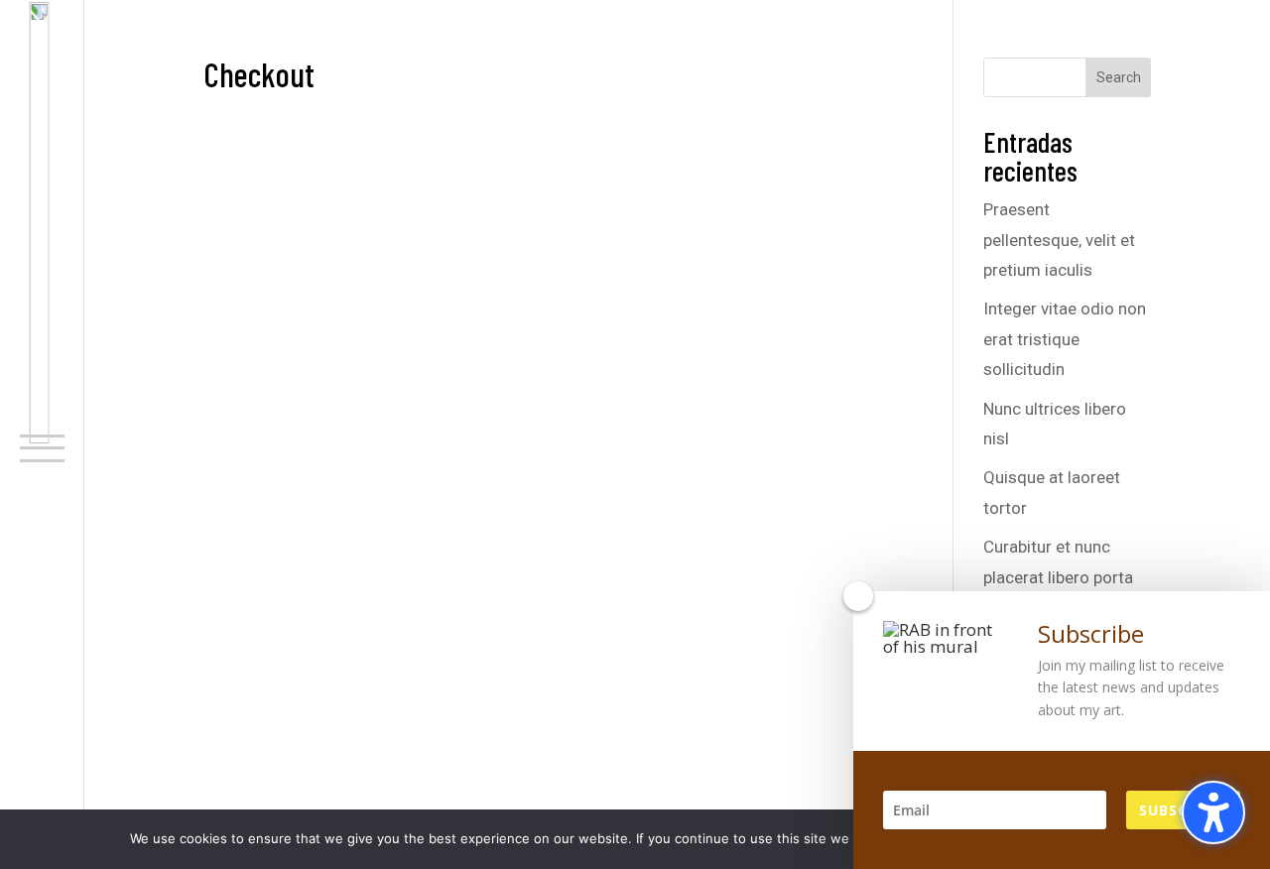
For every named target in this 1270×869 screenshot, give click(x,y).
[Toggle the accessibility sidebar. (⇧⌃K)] (1213, 812)
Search (1118, 77)
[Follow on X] (35, 801)
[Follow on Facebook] (35, 770)
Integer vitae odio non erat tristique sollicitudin (1064, 339)
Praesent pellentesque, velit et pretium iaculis (1059, 239)
